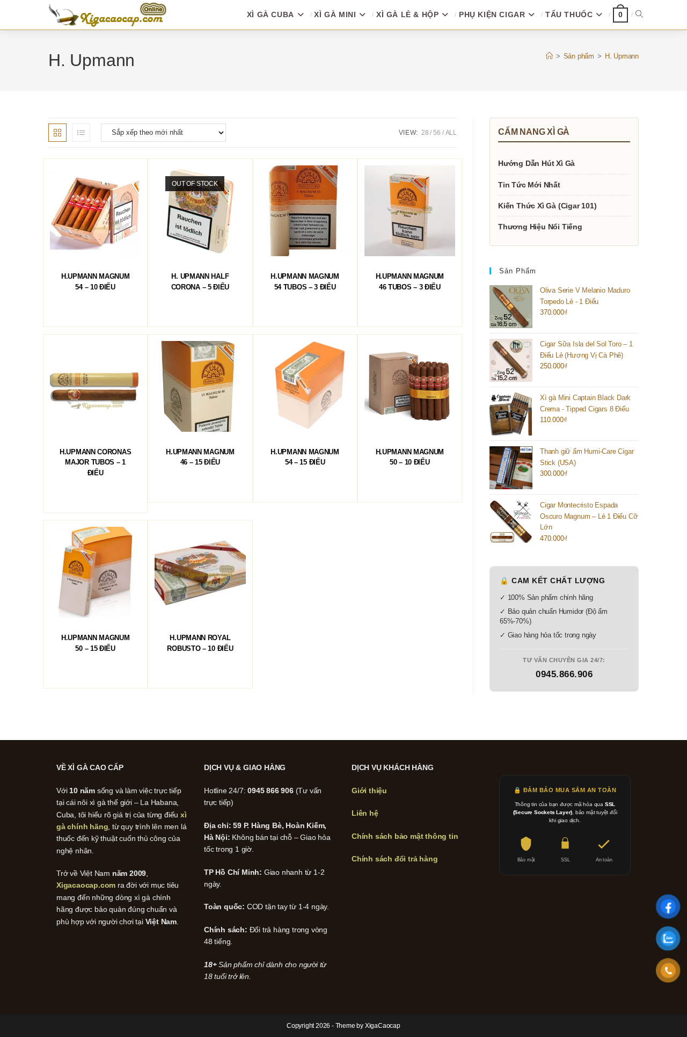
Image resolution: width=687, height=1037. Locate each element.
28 (425, 132)
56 (437, 132)
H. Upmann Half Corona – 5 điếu (200, 281)
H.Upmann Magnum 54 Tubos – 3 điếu (305, 281)
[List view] (81, 133)
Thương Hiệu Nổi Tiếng (540, 226)
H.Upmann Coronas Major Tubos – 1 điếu (95, 462)
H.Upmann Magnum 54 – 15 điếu (305, 457)
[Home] (549, 56)
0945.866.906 (564, 674)
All (451, 132)
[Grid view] (57, 133)
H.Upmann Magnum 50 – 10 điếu (410, 457)
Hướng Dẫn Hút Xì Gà (536, 163)
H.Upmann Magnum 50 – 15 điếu (95, 643)
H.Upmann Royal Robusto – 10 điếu (200, 643)
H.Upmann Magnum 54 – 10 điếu (95, 281)
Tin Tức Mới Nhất (529, 184)
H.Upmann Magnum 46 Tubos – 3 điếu (410, 281)
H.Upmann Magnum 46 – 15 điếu (200, 457)
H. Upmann (622, 56)
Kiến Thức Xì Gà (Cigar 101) (547, 205)
